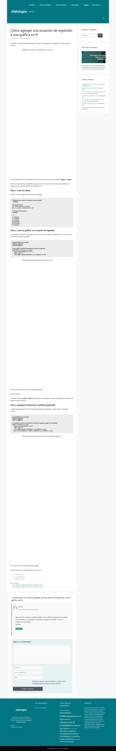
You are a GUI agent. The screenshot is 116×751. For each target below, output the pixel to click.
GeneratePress (65, 748)
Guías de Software (61, 5)
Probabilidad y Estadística (70, 736)
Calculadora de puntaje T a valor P (90, 103)
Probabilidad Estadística (69, 734)
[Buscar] (100, 35)
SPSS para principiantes (67, 741)
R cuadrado (15, 566)
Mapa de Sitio (91, 724)
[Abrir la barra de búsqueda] (104, 18)
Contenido (32, 5)
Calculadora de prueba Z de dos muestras (91, 107)
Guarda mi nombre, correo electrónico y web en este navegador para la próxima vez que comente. (48, 682)
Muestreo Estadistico (68, 731)
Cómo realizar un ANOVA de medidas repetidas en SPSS (27, 585)
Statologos (15, 583)
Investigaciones (74, 728)
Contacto (31, 11)
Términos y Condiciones (94, 712)
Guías (70, 728)
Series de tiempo (77, 739)
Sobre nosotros (96, 5)
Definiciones (66, 716)
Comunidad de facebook (16, 727)
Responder (19, 628)
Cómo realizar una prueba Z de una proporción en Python (27, 587)
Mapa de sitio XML (100, 724)
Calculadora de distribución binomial (90, 95)
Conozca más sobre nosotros (97, 69)
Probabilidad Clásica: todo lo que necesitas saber (93, 84)
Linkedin (12, 725)
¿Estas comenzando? (45, 5)
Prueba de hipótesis (67, 739)
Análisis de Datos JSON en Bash (89, 88)
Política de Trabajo (98, 711)
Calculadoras (65, 713)
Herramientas (75, 5)
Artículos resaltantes (64, 710)
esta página (37, 570)
